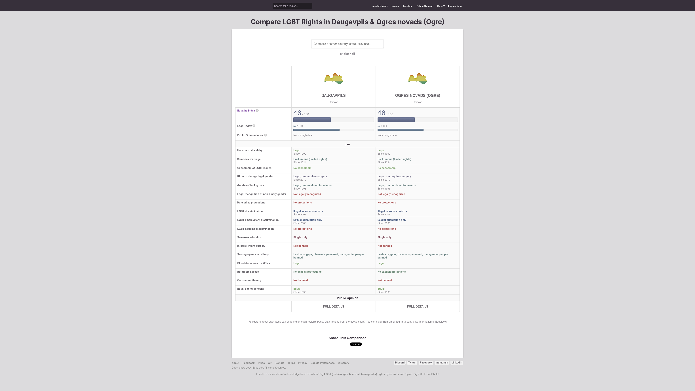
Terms (291, 363)
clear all (349, 53)
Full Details (333, 306)
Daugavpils (333, 95)
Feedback (249, 363)
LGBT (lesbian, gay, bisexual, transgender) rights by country (361, 374)
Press (261, 363)
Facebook (426, 362)
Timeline (407, 6)
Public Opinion (424, 6)
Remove (333, 102)
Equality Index (380, 6)
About (235, 363)
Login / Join (455, 6)
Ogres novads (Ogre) (417, 95)
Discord (400, 362)
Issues (395, 6)
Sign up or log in (392, 321)
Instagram (442, 362)
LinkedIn (456, 362)
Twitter (412, 362)
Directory (343, 363)
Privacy (302, 363)
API (270, 363)
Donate (279, 363)
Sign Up (418, 374)
